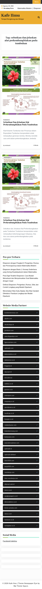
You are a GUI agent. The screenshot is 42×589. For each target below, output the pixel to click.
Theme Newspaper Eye (27, 583)
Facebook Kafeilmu (10, 541)
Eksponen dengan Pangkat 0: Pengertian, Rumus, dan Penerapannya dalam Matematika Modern (21, 264)
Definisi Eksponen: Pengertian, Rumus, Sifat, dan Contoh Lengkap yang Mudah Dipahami (21, 286)
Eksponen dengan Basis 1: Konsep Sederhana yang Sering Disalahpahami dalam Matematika (20, 271)
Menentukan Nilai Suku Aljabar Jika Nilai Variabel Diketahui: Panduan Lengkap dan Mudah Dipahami (21, 293)
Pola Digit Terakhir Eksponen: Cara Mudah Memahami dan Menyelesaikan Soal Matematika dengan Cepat (20, 278)
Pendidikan (6, 119)
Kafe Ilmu (10, 15)
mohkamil (7, 145)
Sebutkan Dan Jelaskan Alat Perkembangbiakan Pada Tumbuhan (20, 123)
